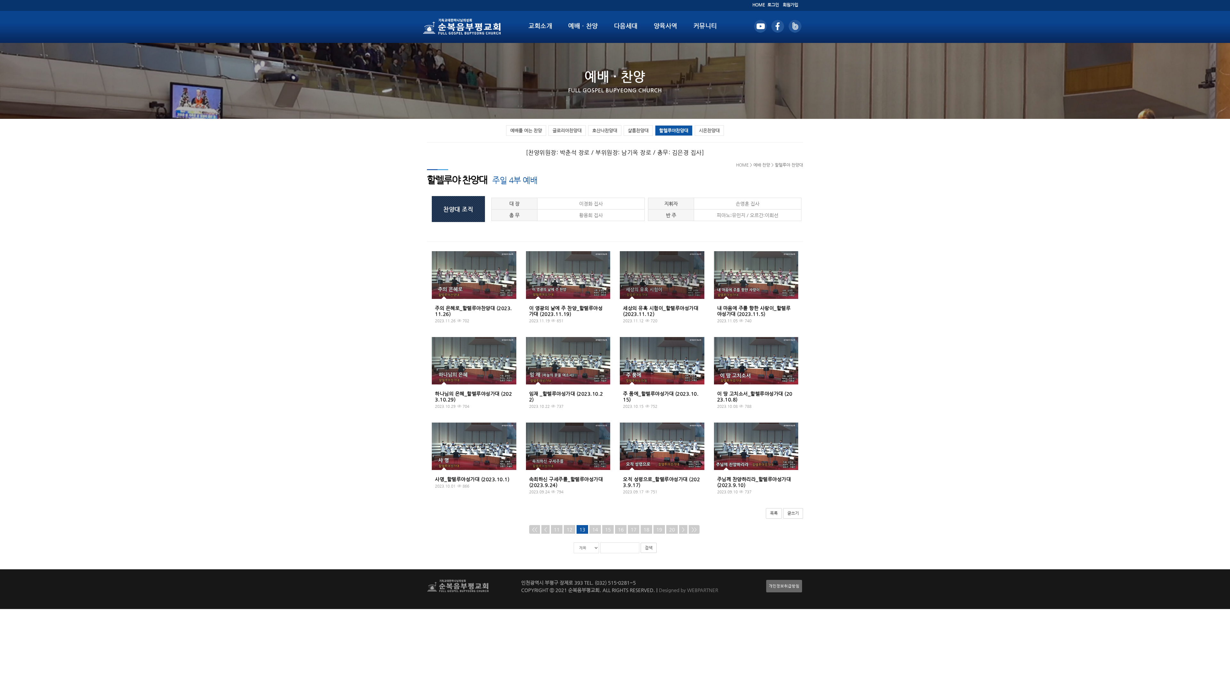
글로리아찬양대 (567, 130)
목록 (774, 513)
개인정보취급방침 (784, 586)
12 (569, 529)
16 (621, 529)
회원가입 (790, 4)
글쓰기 (793, 513)
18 (646, 529)
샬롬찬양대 (638, 130)
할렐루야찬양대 (673, 130)
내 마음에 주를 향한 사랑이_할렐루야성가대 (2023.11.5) (754, 311)
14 (595, 529)
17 (633, 529)
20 (672, 529)
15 (608, 529)
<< (534, 529)
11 (557, 529)
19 (659, 529)
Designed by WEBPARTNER (688, 590)
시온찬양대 (709, 130)
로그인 (773, 4)
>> (694, 529)
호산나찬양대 (604, 130)
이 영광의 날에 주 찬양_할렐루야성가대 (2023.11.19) (566, 311)
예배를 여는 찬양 (526, 130)
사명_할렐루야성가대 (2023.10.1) (472, 479)
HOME (758, 4)
